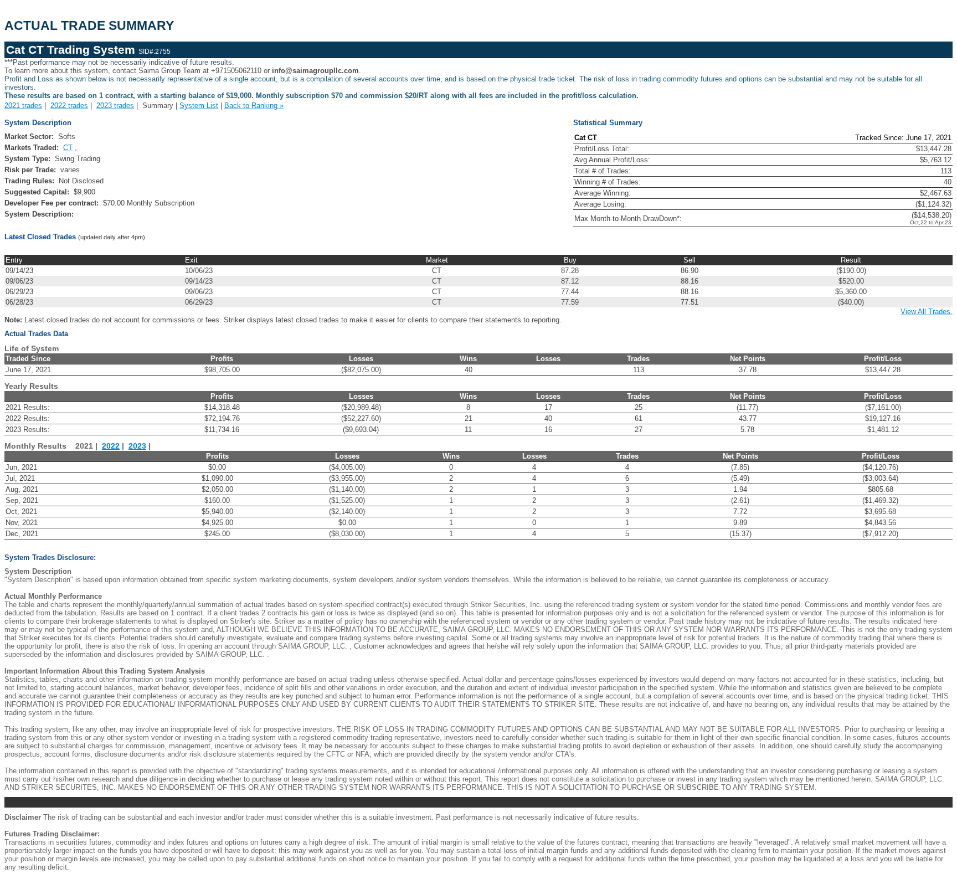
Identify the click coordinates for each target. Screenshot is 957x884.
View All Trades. (927, 311)
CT (68, 147)
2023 (137, 446)
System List (198, 105)
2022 (111, 446)
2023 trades (115, 105)
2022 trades (69, 105)
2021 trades (23, 105)
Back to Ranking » (254, 105)
